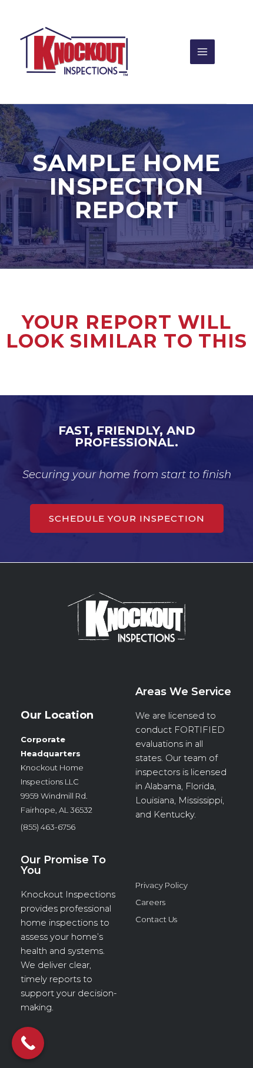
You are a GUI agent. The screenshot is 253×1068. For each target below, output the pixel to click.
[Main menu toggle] (202, 51)
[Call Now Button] (28, 1043)
